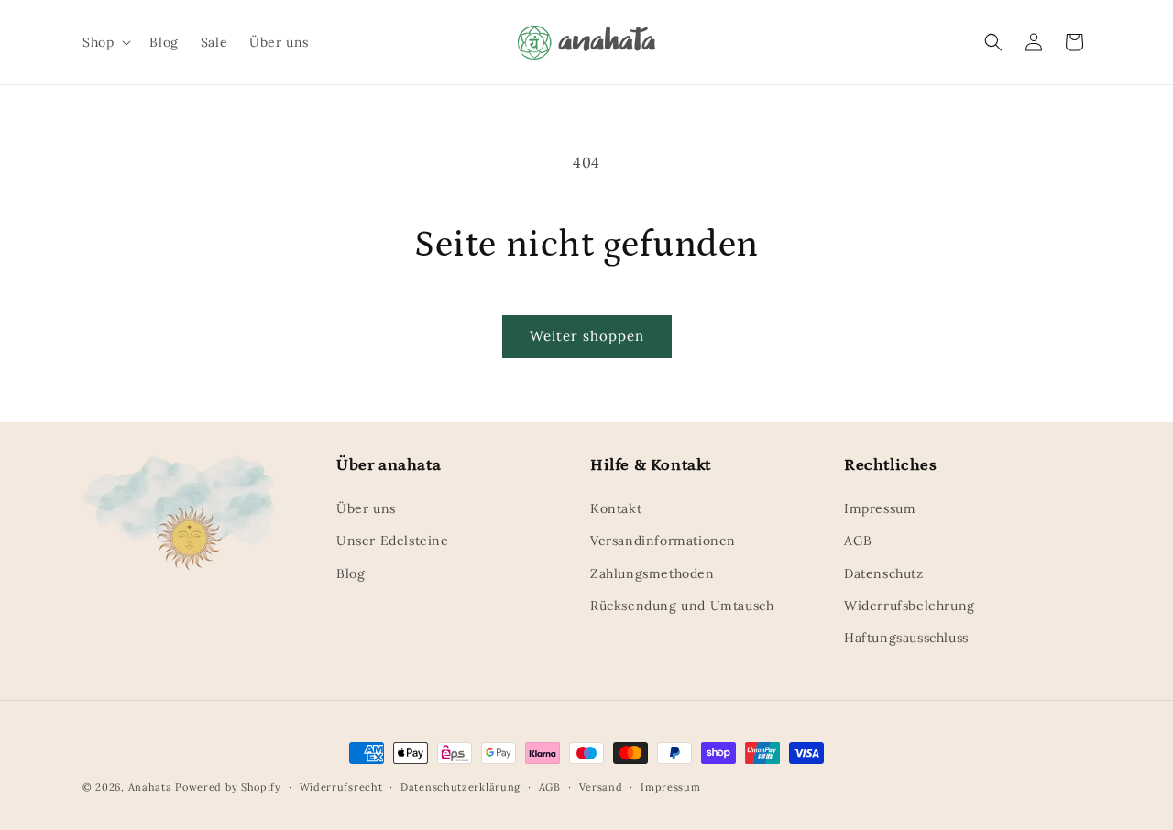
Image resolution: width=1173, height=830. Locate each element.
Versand (601, 787)
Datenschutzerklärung (460, 787)
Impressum (879, 508)
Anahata (150, 787)
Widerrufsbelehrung (909, 605)
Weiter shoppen (587, 335)
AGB (858, 540)
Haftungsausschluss (906, 637)
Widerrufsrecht (341, 787)
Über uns (366, 508)
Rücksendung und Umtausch (681, 605)
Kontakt (615, 508)
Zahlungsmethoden (652, 573)
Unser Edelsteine (392, 540)
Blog (350, 573)
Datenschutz (884, 573)
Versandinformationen (663, 540)
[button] (104, 42)
